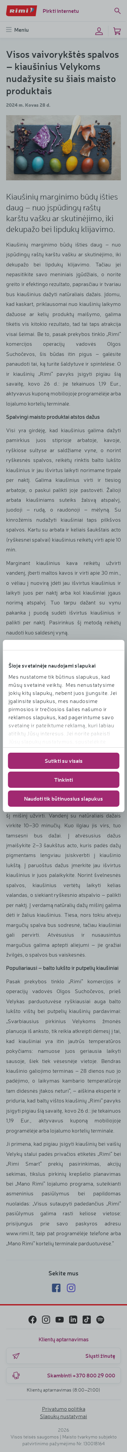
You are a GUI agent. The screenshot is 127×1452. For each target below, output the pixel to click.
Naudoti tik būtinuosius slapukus (63, 798)
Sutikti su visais (64, 760)
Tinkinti (63, 779)
